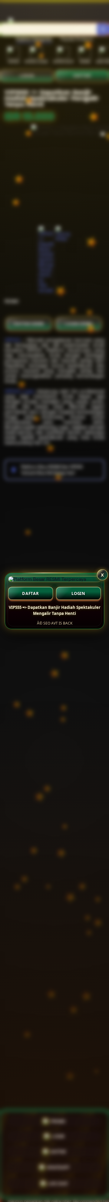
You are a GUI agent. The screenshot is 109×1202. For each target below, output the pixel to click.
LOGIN (78, 593)
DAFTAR (30, 593)
